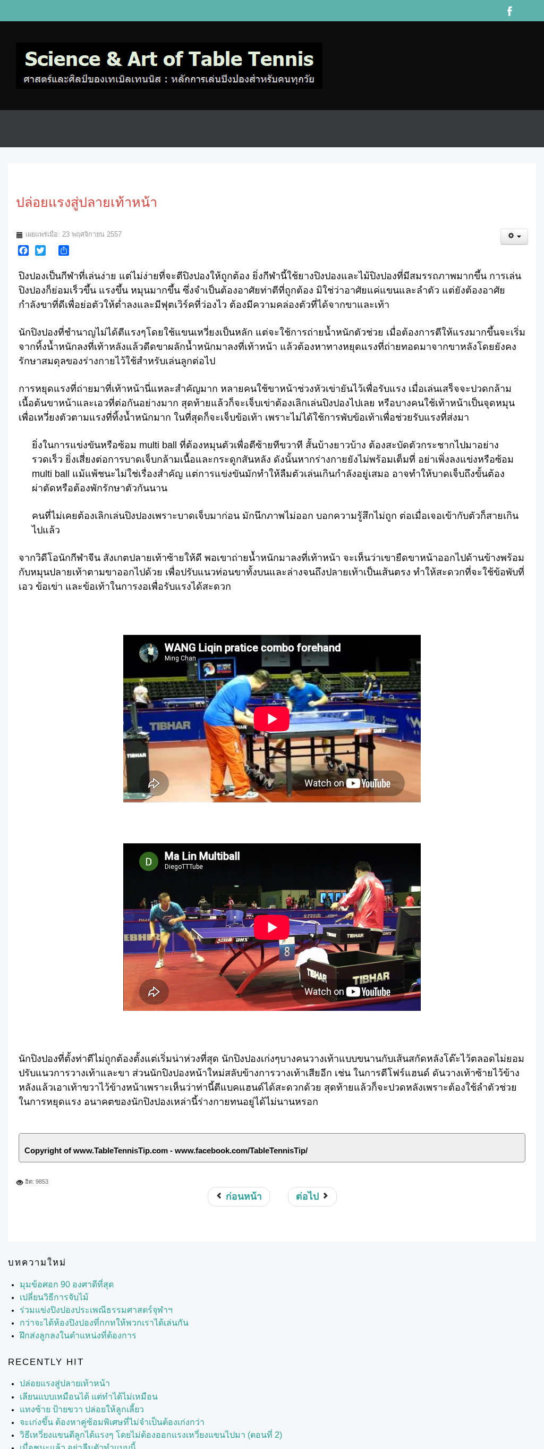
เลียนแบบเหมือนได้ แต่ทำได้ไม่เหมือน (80, 1386)
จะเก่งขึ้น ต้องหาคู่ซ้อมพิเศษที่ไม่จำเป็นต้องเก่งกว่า (100, 1412)
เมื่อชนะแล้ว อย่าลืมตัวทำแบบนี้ (71, 1437)
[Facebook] (23, 239)
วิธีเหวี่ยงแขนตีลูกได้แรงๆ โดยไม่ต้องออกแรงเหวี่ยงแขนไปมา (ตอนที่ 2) (135, 1424)
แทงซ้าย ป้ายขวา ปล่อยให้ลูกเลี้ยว (75, 1399)
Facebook (509, 10)
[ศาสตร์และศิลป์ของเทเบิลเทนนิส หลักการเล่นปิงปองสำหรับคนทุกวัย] (169, 60)
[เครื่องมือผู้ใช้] (514, 226)
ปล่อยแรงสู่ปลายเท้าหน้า (59, 1373)
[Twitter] (40, 239)
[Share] (63, 239)
